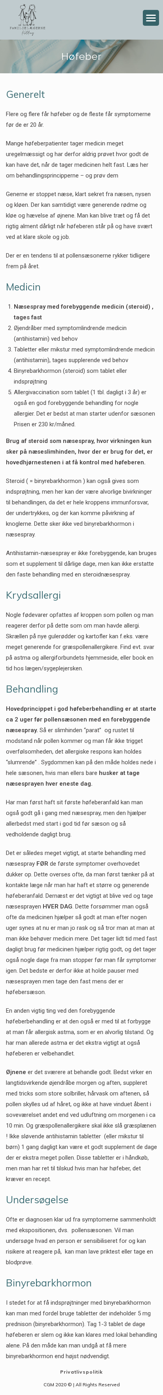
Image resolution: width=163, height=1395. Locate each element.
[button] (151, 18)
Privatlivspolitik (81, 1372)
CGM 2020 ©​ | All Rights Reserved (82, 1384)
